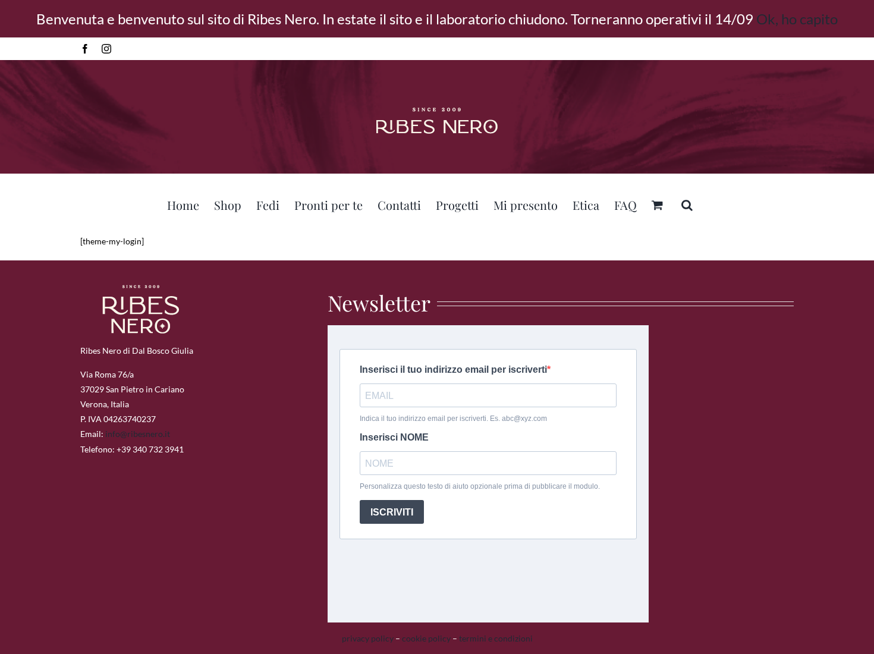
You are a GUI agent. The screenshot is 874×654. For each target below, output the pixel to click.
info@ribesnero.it (137, 434)
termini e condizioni (496, 638)
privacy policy (368, 638)
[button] (687, 203)
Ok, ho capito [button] (797, 18)
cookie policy (426, 638)
